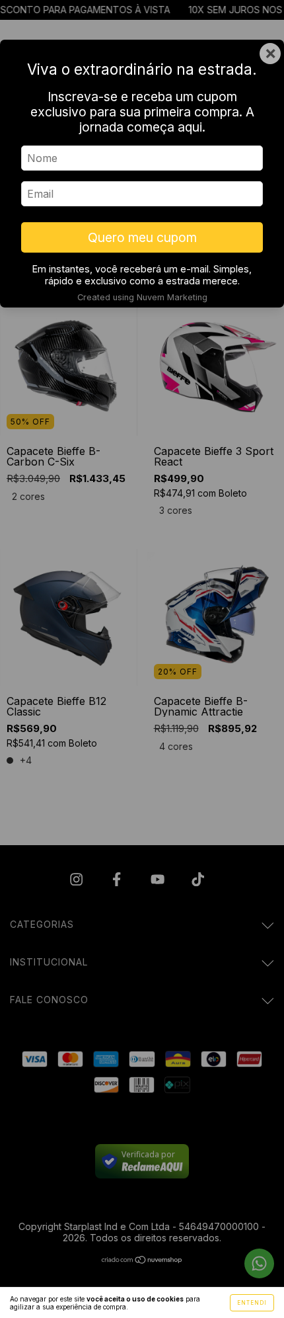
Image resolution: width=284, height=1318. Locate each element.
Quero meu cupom (142, 237)
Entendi (252, 1302)
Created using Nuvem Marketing (142, 297)
